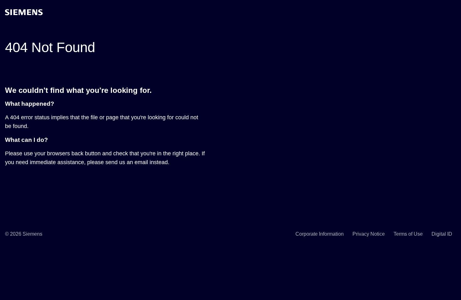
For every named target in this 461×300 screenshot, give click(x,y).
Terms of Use (408, 234)
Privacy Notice (368, 234)
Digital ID (442, 234)
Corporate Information (319, 234)
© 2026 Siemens (23, 234)
